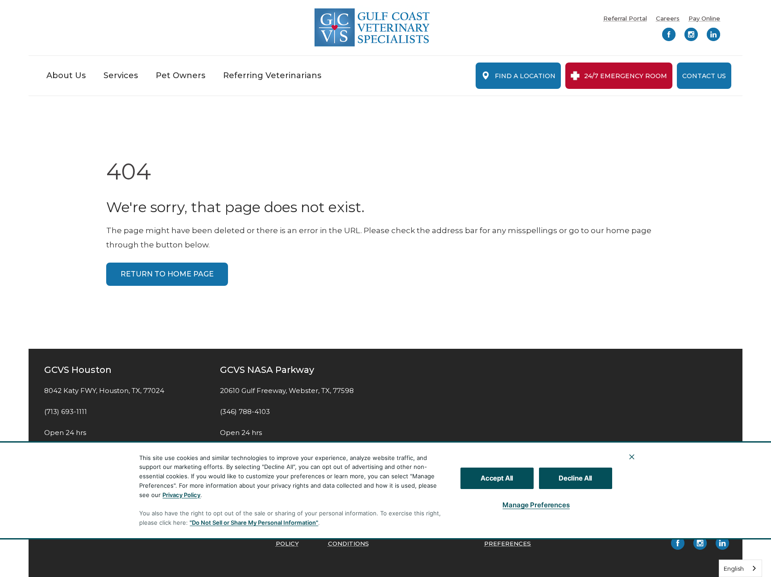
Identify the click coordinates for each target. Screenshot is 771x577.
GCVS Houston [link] (78, 369)
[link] (372, 27)
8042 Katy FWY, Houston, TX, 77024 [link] (104, 391)
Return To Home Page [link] (167, 274)
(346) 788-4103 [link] (245, 412)
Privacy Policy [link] (289, 539)
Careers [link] (668, 18)
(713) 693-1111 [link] (65, 412)
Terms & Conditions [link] (348, 539)
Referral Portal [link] (625, 18)
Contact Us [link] (704, 76)
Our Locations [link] (661, 502)
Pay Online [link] (704, 18)
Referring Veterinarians (272, 75)
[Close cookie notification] (632, 457)
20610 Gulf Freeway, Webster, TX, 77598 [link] (287, 391)
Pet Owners (180, 75)
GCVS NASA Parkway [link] (267, 369)
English (734, 568)
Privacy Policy (181, 494)
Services (121, 75)
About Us (66, 75)
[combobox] (740, 568)
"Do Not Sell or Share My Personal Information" (254, 522)
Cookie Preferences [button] (507, 539)
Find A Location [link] (525, 76)
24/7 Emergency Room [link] (625, 76)
